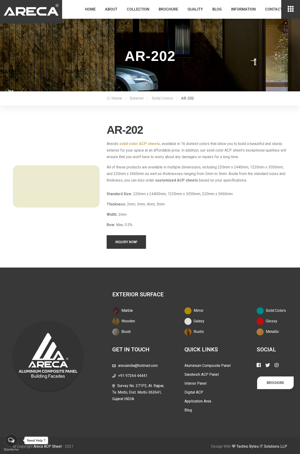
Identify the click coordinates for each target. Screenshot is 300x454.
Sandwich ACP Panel (201, 374)
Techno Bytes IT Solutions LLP (261, 446)
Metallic (272, 331)
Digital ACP (193, 392)
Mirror (198, 310)
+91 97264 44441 (132, 375)
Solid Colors (162, 98)
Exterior (137, 98)
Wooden (127, 321)
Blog (217, 9)
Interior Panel (195, 383)
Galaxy (198, 321)
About (111, 9)
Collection (138, 9)
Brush (125, 331)
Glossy (271, 321)
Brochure (168, 9)
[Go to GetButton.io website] (11, 449)
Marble (126, 310)
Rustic (198, 331)
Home (90, 9)
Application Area (197, 401)
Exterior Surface (138, 294)
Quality (195, 9)
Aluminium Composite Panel (207, 365)
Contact (273, 9)
